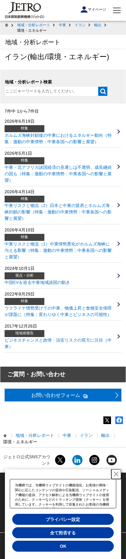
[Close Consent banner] (116, 474)
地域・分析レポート (33, 25)
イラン (80, 25)
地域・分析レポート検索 (28, 81)
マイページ (97, 9)
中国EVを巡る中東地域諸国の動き (37, 282)
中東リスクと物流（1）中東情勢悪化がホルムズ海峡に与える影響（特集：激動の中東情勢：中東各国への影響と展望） (58, 250)
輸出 (98, 25)
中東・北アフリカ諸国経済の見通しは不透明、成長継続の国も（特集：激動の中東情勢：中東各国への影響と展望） (58, 174)
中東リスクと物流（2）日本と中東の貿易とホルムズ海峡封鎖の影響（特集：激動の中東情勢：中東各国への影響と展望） (58, 212)
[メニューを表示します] (116, 10)
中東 (62, 25)
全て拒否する (63, 532)
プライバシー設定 (63, 519)
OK (63, 546)
